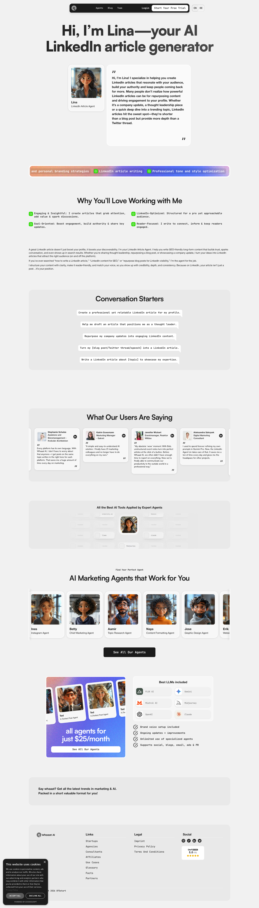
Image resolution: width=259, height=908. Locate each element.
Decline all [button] (35, 895)
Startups (92, 841)
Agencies (92, 846)
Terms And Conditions (149, 851)
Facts (89, 873)
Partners (92, 878)
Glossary (92, 867)
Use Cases (92, 862)
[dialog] (25, 882)
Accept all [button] (15, 895)
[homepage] (74, 8)
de (201, 8)
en (195, 8)
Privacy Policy (144, 846)
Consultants (94, 851)
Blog (110, 8)
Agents (99, 8)
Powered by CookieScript (25, 902)
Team (119, 8)
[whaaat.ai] (193, 853)
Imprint (139, 841)
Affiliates (93, 857)
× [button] (44, 862)
